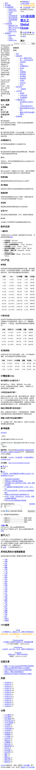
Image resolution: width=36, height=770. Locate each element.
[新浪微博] (5, 525)
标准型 (22, 93)
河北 (5, 579)
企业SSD (23, 83)
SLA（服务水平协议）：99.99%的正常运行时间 (26, 60)
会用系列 (7, 734)
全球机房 (8, 33)
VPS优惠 (7, 724)
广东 (5, 571)
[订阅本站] (3, 531)
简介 (17, 54)
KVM (21, 85)
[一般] (13, 443)
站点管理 (7, 752)
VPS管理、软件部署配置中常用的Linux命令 (16, 473)
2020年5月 (7, 684)
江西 (5, 589)
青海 (5, 597)
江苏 (5, 587)
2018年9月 (7, 698)
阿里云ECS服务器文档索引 (14, 481)
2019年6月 (7, 690)
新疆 (5, 612)
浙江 (5, 616)
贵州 (5, 575)
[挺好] (18, 443)
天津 (5, 608)
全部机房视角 (12, 20)
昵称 (5, 518)
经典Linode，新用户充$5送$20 (18, 654)
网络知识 (7, 758)
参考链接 (19, 116)
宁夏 (5, 595)
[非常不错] (23, 443)
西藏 (5, 610)
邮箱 (5, 520)
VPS (3, 472)
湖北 (5, 583)
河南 (5, 581)
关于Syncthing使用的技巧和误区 (16, 500)
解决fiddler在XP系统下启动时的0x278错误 (18, 674)
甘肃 (5, 569)
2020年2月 (7, 686)
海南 (5, 577)
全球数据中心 (24, 66)
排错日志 (7, 740)
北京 (5, 563)
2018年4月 (7, 706)
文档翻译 (7, 742)
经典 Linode (12, 29)
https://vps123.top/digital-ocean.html (19, 463)
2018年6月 (7, 702)
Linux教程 (7, 715)
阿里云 (23, 767)
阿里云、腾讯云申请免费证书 (14, 672)
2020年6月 (7, 682)
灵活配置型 (23, 97)
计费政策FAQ (20, 100)
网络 (5, 756)
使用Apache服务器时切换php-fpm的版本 (17, 668)
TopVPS (3, 765)
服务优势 (19, 56)
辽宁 (5, 593)
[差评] (3, 443)
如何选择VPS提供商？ (13, 479)
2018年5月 (7, 704)
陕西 (5, 601)
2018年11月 (8, 696)
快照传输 (23, 74)
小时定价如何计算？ (26, 106)
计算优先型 (23, 95)
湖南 (5, 585)
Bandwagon (12, 9)
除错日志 (7, 762)
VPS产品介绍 (8, 721)
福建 (5, 567)
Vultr (9, 14)
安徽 (5, 561)
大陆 (5, 559)
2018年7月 (7, 700)
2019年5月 (7, 692)
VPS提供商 (8, 23)
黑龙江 (6, 618)
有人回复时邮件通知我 (15, 511)
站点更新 (7, 750)
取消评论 (32, 504)
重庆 (5, 565)
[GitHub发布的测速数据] (3, 525)
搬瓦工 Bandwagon (14, 27)
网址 (5, 522)
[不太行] (8, 443)
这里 (11, 237)
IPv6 (21, 70)
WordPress (7, 732)
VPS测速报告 (9, 7)
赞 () (4, 466)
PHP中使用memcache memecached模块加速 (18, 670)
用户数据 (23, 76)
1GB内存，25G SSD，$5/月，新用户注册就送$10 (18, 649)
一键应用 (23, 89)
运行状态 (4, 432)
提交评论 (32, 511)
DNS (21, 64)
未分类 (6, 748)
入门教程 (7, 736)
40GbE (22, 68)
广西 (5, 573)
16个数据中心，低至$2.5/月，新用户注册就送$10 (18, 632)
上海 (5, 605)
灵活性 (22, 80)
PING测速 (7, 719)
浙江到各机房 (12, 18)
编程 (5, 754)
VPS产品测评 (8, 722)
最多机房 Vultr (13, 25)
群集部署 (23, 78)
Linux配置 (7, 717)
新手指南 (8, 5)
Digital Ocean (12, 10)
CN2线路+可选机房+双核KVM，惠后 (18, 642)
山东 (5, 603)
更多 (9, 22)
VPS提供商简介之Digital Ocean (27, 22)
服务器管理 (8, 746)
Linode (10, 12)
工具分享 (7, 738)
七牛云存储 (30, 767)
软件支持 (19, 87)
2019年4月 (7, 694)
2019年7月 (7, 688)
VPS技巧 (7, 726)
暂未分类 (7, 744)
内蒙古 (6, 620)
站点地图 (27, 765)
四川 (5, 607)
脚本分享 (7, 760)
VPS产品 (19, 91)
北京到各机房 (12, 16)
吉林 (5, 591)
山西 (5, 599)
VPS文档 (7, 730)
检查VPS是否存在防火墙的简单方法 (17, 494)
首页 (6, 3)
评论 (24, 36)
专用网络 (23, 72)
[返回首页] (21, 7)
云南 (5, 614)
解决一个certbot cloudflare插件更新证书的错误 (19, 666)
